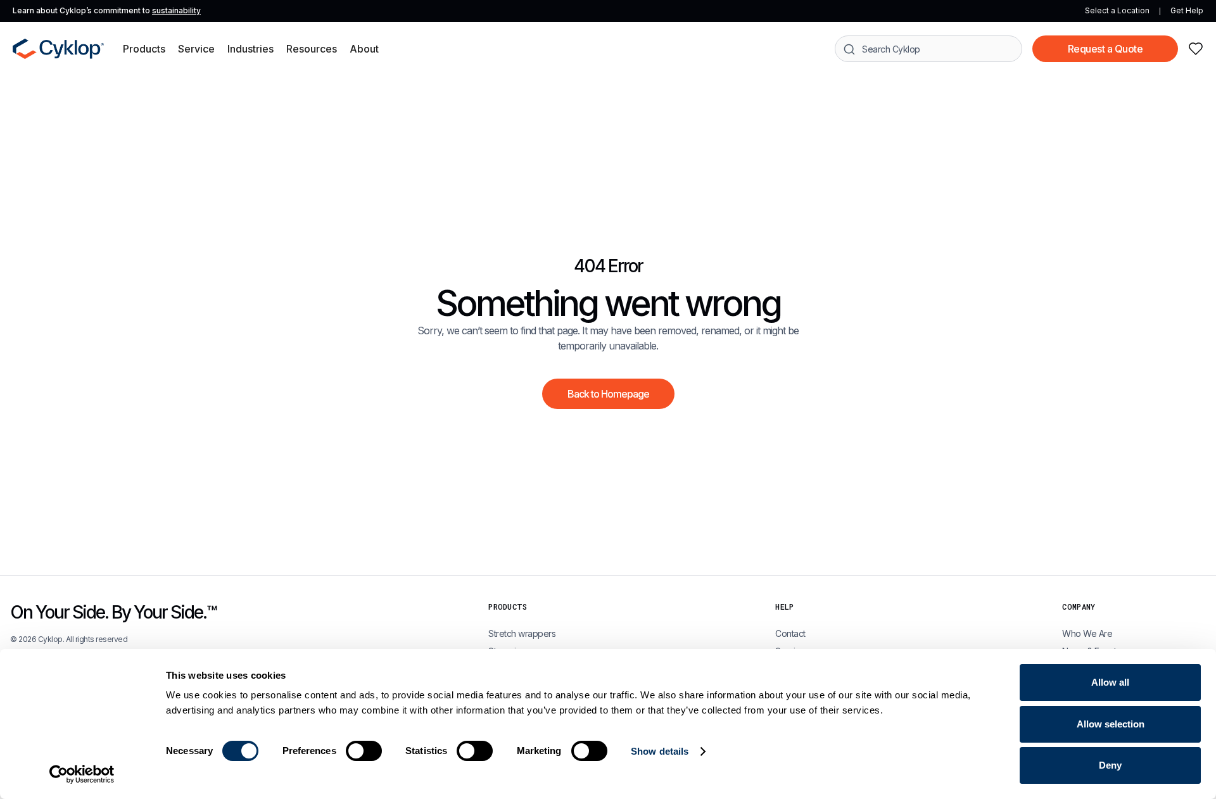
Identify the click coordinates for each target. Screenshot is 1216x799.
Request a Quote (1105, 48)
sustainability (176, 10)
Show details (659, 751)
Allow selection (1110, 724)
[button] (144, 49)
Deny (1110, 765)
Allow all (1110, 682)
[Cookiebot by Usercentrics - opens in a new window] (82, 774)
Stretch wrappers (521, 633)
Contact (790, 633)
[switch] (364, 751)
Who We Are (1087, 633)
